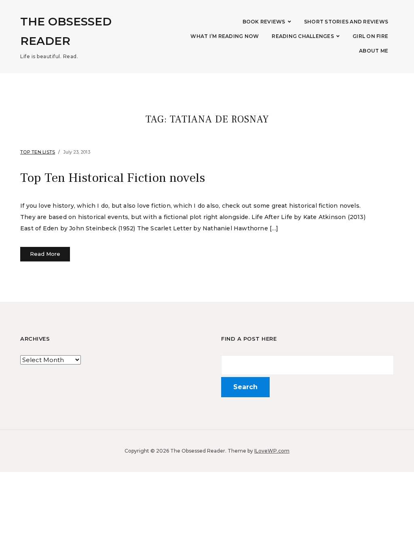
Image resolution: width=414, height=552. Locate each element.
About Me (373, 51)
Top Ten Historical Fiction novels (112, 177)
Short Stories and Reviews (346, 22)
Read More (45, 254)
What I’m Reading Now (224, 36)
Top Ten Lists (37, 152)
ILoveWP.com (271, 451)
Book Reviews (264, 22)
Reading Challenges (303, 36)
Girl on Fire (370, 36)
